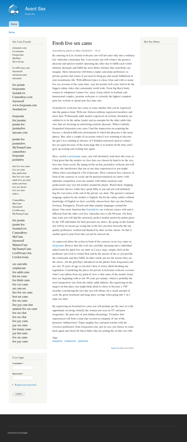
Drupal (23, 432)
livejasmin (58, 245)
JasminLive (92, 209)
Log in (114, 347)
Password (17, 373)
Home (14, 24)
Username (18, 363)
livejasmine (70, 340)
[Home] (14, 10)
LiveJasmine (73, 156)
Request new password (25, 384)
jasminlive (83, 340)
